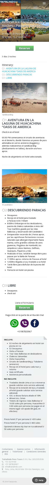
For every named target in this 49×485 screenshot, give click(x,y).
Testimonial (17, 451)
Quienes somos (24, 449)
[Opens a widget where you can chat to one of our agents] (39, 480)
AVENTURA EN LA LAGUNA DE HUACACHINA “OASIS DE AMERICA (19, 70)
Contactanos (7, 449)
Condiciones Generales (36, 451)
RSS (6, 454)
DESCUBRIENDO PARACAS (19, 74)
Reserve (24, 48)
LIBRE (9, 77)
